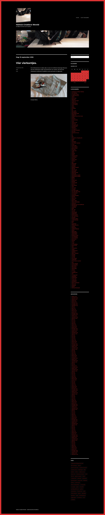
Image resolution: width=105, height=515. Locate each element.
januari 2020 (74, 327)
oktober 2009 (74, 453)
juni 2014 (73, 381)
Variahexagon (74, 277)
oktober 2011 (74, 422)
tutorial (73, 269)
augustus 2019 (74, 333)
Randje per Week (75, 235)
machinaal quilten (75, 195)
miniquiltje (74, 207)
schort (73, 241)
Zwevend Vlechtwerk (76, 287)
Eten (72, 136)
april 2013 (73, 399)
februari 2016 (74, 378)
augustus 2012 (74, 409)
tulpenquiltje (74, 268)
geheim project (75, 148)
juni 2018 (73, 351)
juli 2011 (73, 426)
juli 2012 (73, 410)
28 (79, 80)
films (73, 140)
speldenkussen (75, 250)
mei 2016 (73, 374)
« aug (74, 82)
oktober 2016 (74, 368)
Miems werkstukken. (75, 484)
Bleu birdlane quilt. (75, 113)
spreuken (73, 254)
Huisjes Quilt (73, 478)
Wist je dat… (74, 284)
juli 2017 (73, 363)
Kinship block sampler (76, 175)
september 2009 (75, 454)
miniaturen (74, 203)
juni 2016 (73, 373)
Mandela (73, 196)
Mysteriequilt (74, 212)
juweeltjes (74, 166)
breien (73, 121)
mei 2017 (73, 364)
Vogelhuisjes (74, 280)
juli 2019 (73, 335)
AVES (73, 105)
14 (79, 75)
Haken (73, 152)
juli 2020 (73, 319)
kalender (79, 478)
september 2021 (75, 305)
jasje (72, 162)
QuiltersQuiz (74, 231)
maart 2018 (74, 354)
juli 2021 (73, 306)
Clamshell (74, 127)
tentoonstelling (75, 264)
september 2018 (75, 347)
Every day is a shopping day (77, 137)
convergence (74, 128)
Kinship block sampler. (76, 176)
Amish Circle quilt (75, 100)
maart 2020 (74, 324)
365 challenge (74, 465)
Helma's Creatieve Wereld (27, 25)
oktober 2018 (74, 346)
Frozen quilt (74, 145)
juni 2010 (73, 442)
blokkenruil (74, 114)
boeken (73, 117)
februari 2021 (74, 310)
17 (87, 75)
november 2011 (75, 420)
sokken (73, 249)
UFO (72, 273)
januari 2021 (74, 312)
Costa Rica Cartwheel (76, 130)
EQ (72, 135)
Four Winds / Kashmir (76, 143)
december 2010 (75, 435)
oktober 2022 (74, 296)
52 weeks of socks (75, 94)
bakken (73, 107)
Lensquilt (73, 189)
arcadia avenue (74, 469)
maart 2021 (74, 309)
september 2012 (75, 408)
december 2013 (74, 388)
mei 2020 (73, 322)
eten (86, 473)
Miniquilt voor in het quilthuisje (78, 204)
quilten (73, 230)
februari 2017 (74, 365)
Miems (72, 482)
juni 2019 (73, 336)
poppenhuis (74, 223)
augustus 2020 (74, 318)
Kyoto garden (74, 185)
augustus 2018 (74, 349)
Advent (73, 96)
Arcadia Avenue (75, 103)
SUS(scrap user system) (76, 260)
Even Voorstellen (85, 17)
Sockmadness (74, 248)
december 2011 (74, 419)
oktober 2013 (74, 391)
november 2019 (75, 329)
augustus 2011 (74, 424)
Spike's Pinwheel (75, 253)
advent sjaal (74, 98)
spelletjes (84, 493)
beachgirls (74, 108)
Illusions (73, 160)
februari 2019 (74, 341)
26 (74, 80)
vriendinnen (74, 281)
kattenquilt (84, 478)
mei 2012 (73, 413)
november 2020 (75, 314)
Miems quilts (74, 200)
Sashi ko (73, 240)
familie (73, 139)
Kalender (73, 168)
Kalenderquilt (74, 169)
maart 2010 (74, 446)
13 (77, 75)
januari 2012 (74, 418)
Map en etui (74, 198)
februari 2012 (74, 417)
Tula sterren (74, 267)
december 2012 (75, 404)
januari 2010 (74, 449)
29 (82, 80)
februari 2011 (74, 432)
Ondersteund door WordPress (33, 509)
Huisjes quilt (74, 159)
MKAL (73, 208)
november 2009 (75, 451)
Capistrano (74, 123)
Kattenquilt (74, 171)
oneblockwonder (75, 219)
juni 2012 (73, 412)
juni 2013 (73, 396)
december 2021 (75, 303)
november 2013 (75, 390)
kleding (73, 177)
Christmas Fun (74, 126)
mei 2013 (73, 397)
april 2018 (73, 353)
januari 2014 (74, 387)
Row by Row (74, 239)
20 (77, 78)
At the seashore (75, 104)
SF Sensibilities (75, 244)
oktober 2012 (74, 406)
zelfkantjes (74, 285)
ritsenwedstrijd (75, 237)
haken (84, 476)
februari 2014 (74, 386)
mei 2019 (73, 337)
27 (77, 80)
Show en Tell (74, 245)
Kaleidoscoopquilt (75, 167)
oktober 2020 (74, 315)
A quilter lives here (75, 95)
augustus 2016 (74, 371)
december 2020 (75, 313)
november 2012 (75, 405)
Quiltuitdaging (74, 232)
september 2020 (75, 317)
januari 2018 (74, 356)
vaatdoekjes (74, 276)
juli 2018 (73, 350)
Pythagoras (74, 227)
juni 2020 (73, 321)
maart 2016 (74, 377)
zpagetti (73, 286)
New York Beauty (75, 216)
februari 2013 (74, 401)
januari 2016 (74, 379)
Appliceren (74, 102)
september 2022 (75, 297)
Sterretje (73, 257)
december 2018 (75, 344)
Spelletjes (73, 251)
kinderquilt (74, 173)
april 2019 (74, 338)
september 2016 (75, 369)
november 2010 (75, 436)
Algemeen (74, 99)
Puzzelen (73, 226)
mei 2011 (73, 428)
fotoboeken (74, 141)
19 (74, 78)
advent (79, 465)
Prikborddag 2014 (75, 225)
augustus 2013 (74, 394)
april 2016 (74, 376)
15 (82, 75)
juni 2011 (73, 427)
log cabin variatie (75, 190)
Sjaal (73, 246)
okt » (85, 82)
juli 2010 (73, 441)
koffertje (73, 181)
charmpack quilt (75, 125)
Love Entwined (74, 193)
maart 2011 (74, 431)
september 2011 (75, 423)
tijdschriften (74, 266)
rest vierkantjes (75, 236)
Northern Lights (75, 218)
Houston (73, 158)
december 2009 (75, 450)
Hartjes (73, 154)
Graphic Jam (74, 150)
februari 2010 (74, 447)
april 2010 (73, 445)
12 (74, 75)
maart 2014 (74, 385)
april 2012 (73, 414)
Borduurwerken (75, 119)
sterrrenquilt (74, 258)
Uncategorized (74, 275)
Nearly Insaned (75, 214)
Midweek (85, 480)
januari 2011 (74, 433)
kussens (73, 184)
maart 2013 (74, 400)
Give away (74, 149)
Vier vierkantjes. (26, 62)
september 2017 (75, 360)
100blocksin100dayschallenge (77, 463)
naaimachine (74, 213)
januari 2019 (74, 342)
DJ (72, 134)
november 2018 (75, 345)
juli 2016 (73, 372)
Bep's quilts (74, 111)
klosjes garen (74, 180)
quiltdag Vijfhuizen (75, 228)
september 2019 (75, 332)
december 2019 (75, 328)
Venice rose (74, 278)
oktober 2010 (74, 437)
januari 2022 (74, 301)
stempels (73, 255)
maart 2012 (74, 415)
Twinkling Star (74, 272)
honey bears (74, 157)
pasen (73, 221)
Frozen (73, 144)
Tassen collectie (75, 263)
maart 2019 (74, 340)
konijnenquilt (74, 182)
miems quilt (77, 482)
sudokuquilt (74, 259)
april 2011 (73, 429)
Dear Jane (73, 131)
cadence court (74, 122)
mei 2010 (73, 444)
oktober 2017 (74, 359)
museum (73, 210)
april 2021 (73, 308)
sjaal (84, 491)
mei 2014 (73, 382)
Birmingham (74, 112)
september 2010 (75, 438)
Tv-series (73, 271)
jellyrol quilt (74, 163)
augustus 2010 (74, 440)
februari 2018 (74, 355)
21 (79, 78)
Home (77, 17)
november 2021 (75, 304)
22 (82, 78)
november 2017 (75, 358)
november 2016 (75, 367)
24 (87, 78)
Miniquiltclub (74, 205)
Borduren (73, 118)
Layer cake (74, 187)
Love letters (74, 194)
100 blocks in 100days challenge (78, 91)
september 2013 (75, 392)
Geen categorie (74, 146)
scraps (73, 243)
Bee (72, 109)
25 (72, 80)
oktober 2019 (74, 331)
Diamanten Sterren (75, 132)
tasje (17, 69)
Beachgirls (81, 469)
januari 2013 (74, 403)
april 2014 (73, 383)
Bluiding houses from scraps (77, 116)
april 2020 (74, 323)
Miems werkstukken (76, 202)
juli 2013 (73, 395)
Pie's (73, 222)
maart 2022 (74, 300)
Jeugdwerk (74, 164)
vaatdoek (73, 499)
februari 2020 (74, 326)
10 (87, 73)
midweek (73, 199)
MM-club (73, 209)
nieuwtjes (73, 217)
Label (73, 186)
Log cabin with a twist (76, 191)
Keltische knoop (75, 172)
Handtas (73, 153)
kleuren (73, 178)
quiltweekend (74, 234)
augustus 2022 (74, 299)
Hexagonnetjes (75, 155)
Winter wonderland (75, 282)
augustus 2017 (74, 362)
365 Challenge (74, 93)
